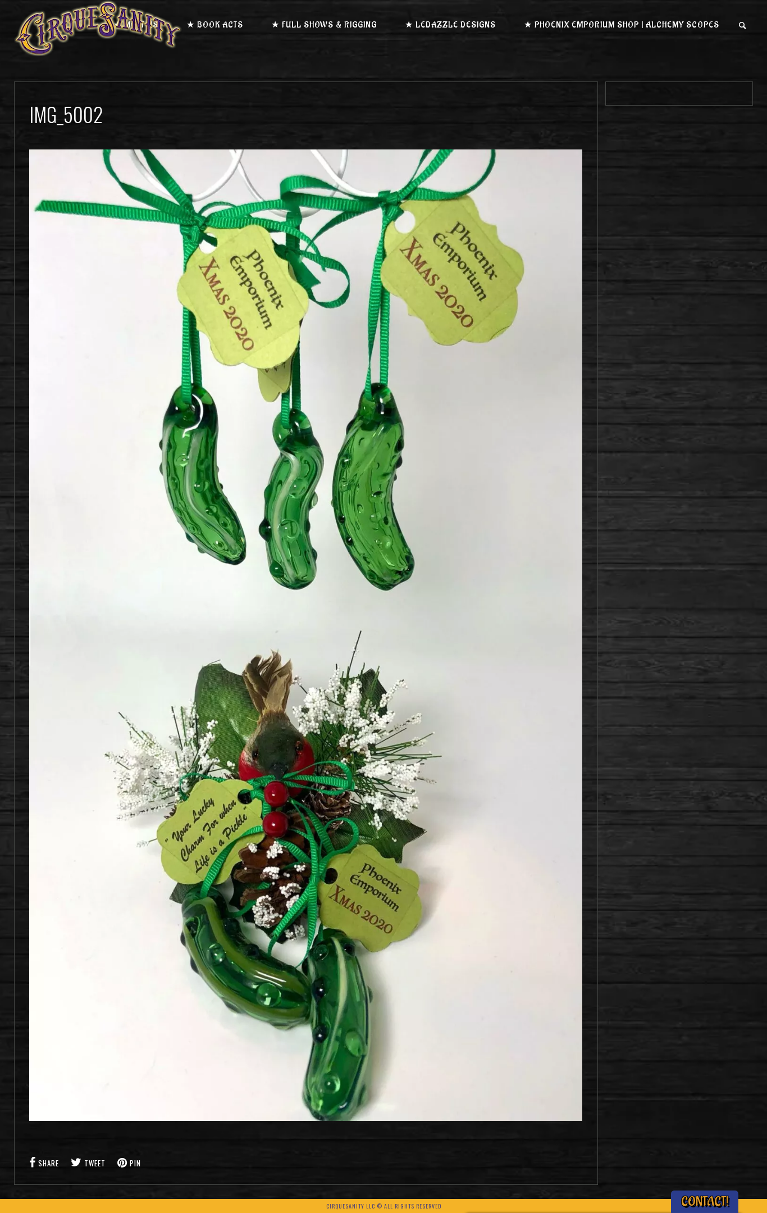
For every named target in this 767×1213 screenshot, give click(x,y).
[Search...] (743, 25)
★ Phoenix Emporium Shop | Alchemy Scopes (621, 25)
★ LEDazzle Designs (450, 25)
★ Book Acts (214, 25)
